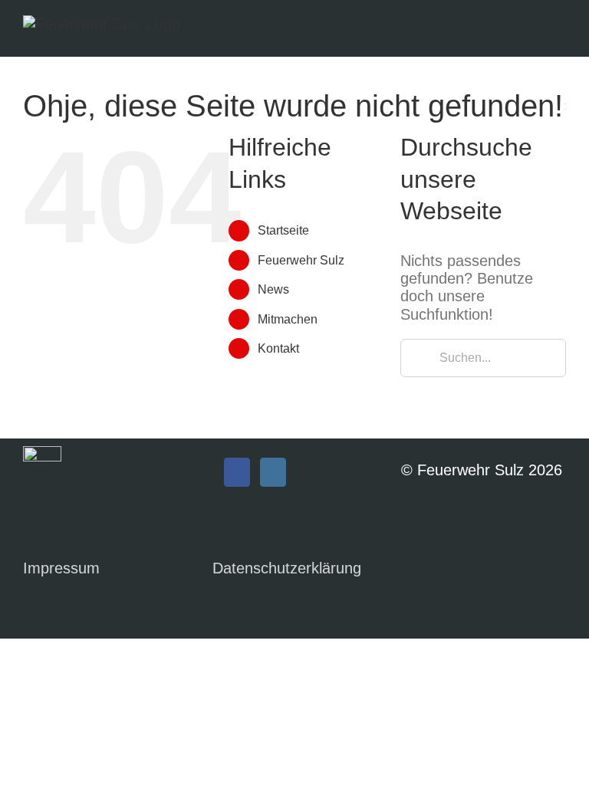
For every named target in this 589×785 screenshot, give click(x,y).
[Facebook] (237, 472)
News (273, 289)
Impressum (61, 568)
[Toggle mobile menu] (560, 31)
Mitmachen (288, 319)
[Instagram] (273, 472)
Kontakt (278, 348)
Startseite (283, 230)
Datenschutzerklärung (286, 568)
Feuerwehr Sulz (301, 260)
